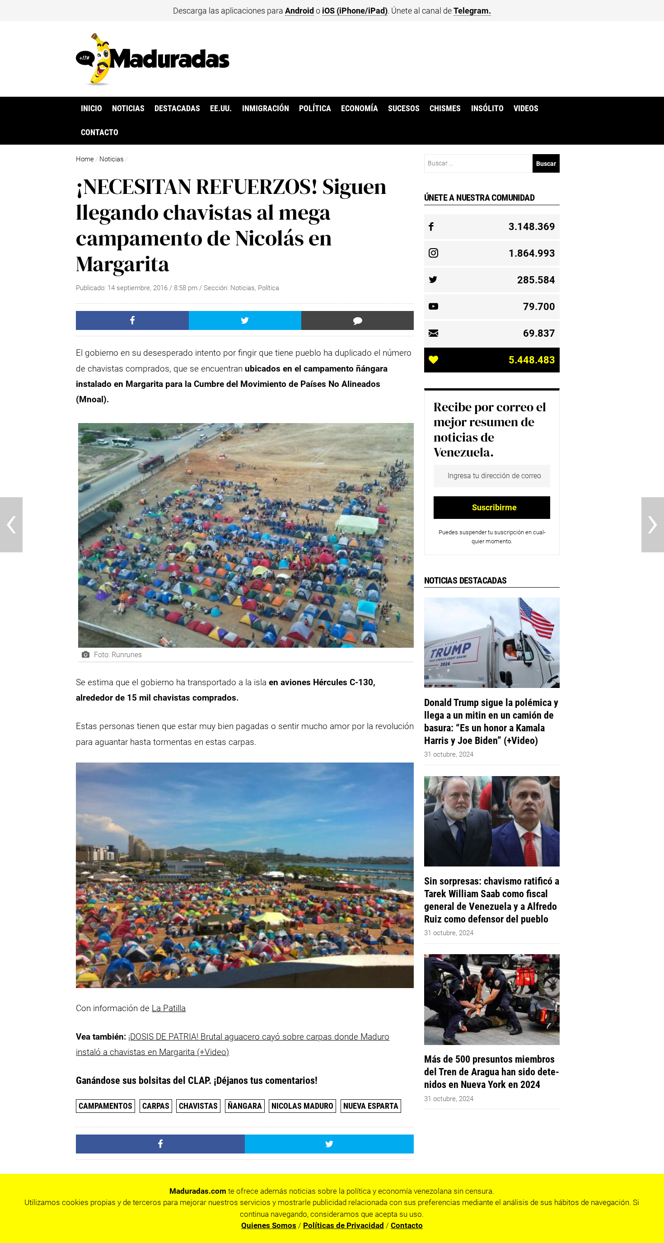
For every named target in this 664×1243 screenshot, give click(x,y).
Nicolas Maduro (302, 1106)
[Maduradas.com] (152, 83)
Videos (526, 108)
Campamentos (105, 1106)
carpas (155, 1106)
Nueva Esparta (370, 1106)
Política (315, 108)
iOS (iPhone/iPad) (355, 10)
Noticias (128, 108)
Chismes (445, 108)
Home (85, 159)
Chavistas (198, 1106)
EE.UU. (221, 108)
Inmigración (265, 108)
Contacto (99, 132)
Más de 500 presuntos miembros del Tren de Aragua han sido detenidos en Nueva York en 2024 (491, 1071)
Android (299, 10)
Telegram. (472, 10)
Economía (359, 108)
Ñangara (245, 1106)
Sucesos (404, 108)
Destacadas (177, 108)
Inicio (91, 108)
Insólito (487, 108)
